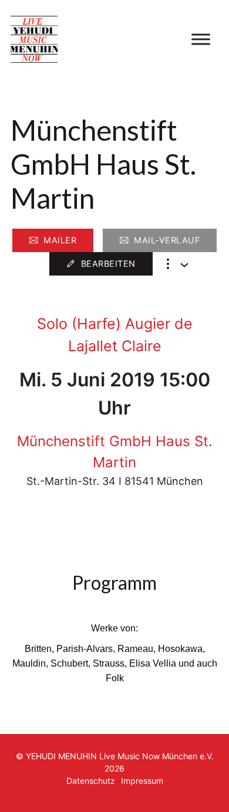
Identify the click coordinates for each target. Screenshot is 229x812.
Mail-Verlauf (167, 240)
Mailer (59, 240)
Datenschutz (90, 781)
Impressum (142, 781)
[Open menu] (200, 39)
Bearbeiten (108, 264)
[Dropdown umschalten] (184, 265)
